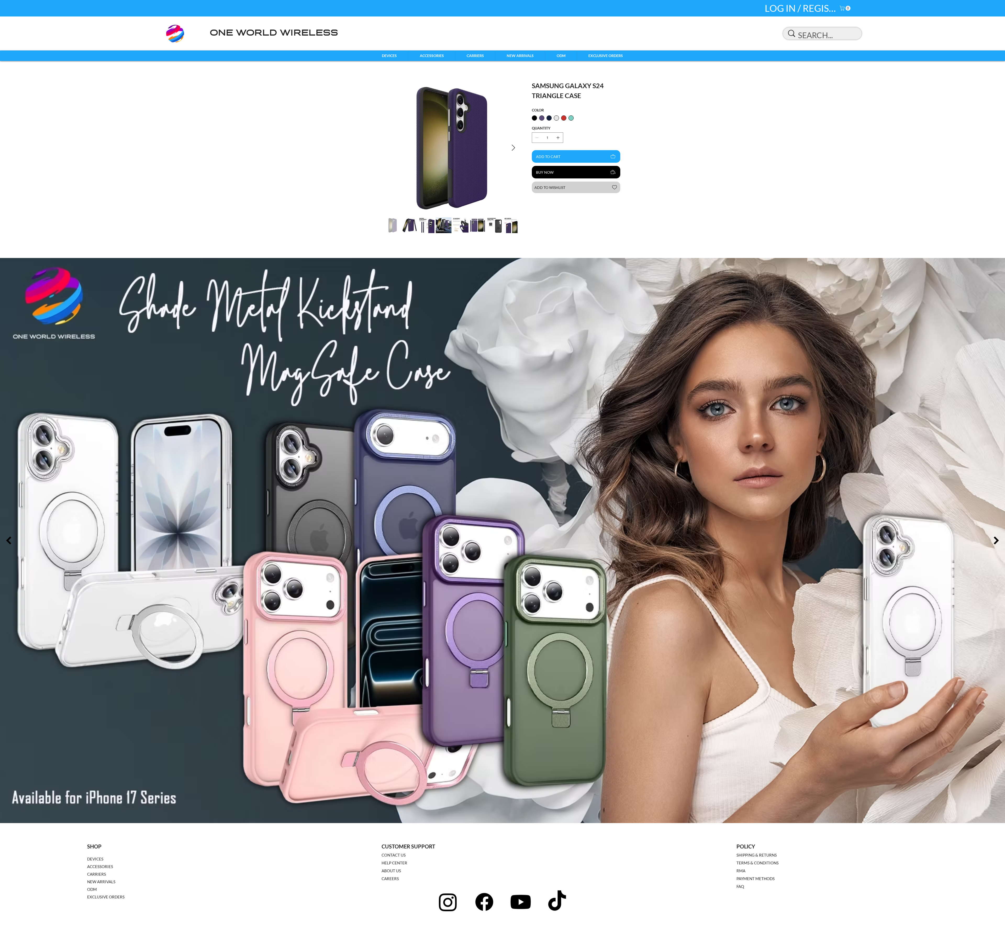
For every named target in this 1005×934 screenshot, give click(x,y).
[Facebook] (484, 902)
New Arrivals (101, 881)
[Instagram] (448, 902)
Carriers (96, 874)
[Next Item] (513, 148)
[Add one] (558, 137)
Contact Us (394, 855)
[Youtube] (521, 902)
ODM (92, 889)
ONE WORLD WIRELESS (274, 33)
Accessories (100, 866)
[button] (846, 8)
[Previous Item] (8, 541)
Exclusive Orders (106, 896)
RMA (740, 870)
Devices (95, 859)
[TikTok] (557, 902)
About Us (391, 870)
